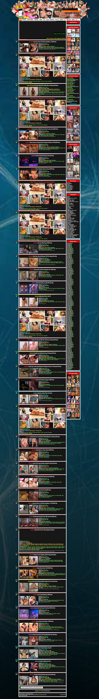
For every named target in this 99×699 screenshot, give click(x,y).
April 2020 (68, 309)
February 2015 (69, 363)
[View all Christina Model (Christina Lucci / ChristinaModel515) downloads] (77, 381)
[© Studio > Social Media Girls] (69, 53)
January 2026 (69, 249)
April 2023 (68, 277)
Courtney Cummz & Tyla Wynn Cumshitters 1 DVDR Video (44, 41)
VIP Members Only (39, 79)
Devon (42, 494)
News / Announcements (70, 225)
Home (20, 19)
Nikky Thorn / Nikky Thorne (43, 544)
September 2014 (69, 367)
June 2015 (68, 359)
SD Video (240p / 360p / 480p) (49, 48)
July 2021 (68, 296)
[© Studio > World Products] (69, 35)
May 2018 (68, 329)
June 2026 (68, 244)
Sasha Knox (43, 260)
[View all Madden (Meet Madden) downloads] (77, 377)
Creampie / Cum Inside (50, 47)
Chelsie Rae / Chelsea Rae (51, 147)
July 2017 (68, 338)
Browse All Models (73, 417)
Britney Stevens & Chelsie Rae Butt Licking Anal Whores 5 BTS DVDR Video (45, 142)
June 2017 (68, 338)
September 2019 (69, 315)
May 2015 (68, 360)
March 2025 (69, 257)
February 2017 (69, 342)
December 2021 (69, 291)
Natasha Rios (33, 544)
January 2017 (69, 343)
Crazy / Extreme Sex (70, 187)
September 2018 (69, 325)
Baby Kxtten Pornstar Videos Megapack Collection (44, 530)
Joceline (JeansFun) (44, 397)
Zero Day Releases (56, 89)
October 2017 (69, 335)
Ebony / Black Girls (53, 288)
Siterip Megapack (32, 79)
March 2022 (69, 289)
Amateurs (68, 196)
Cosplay (68, 205)
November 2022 (69, 282)
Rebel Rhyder (61, 544)
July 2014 (68, 369)
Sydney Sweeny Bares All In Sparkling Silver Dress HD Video (45, 634)
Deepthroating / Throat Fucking (46, 546)
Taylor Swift (43, 612)
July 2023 (68, 275)
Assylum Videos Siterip (70, 83)
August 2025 (69, 253)
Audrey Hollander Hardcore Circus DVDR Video (44, 169)
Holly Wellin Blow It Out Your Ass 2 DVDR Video (73, 98)
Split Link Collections (27, 209)
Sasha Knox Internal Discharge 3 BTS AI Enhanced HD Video (45, 256)
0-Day (44, 19)
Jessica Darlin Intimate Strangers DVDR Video (45, 379)
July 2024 (68, 264)
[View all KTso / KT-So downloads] (69, 385)
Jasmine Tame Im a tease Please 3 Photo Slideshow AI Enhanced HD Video (45, 436)
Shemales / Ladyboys (70, 231)
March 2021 (68, 299)
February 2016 (69, 352)
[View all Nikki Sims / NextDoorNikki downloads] (69, 377)
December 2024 (69, 260)
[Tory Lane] (77, 66)
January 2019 (69, 322)
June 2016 (68, 349)
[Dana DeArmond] (73, 44)
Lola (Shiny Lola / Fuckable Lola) (46, 357)
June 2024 (68, 265)
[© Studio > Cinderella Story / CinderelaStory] (73, 40)
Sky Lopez (42, 247)
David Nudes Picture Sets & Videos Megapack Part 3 (72, 102)
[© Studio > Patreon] (69, 40)
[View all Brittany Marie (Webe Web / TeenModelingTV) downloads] (77, 411)
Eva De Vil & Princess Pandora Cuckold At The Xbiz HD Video (45, 463)
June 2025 (68, 255)
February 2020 (69, 311)
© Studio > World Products (45, 90)
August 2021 (69, 295)
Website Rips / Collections (28, 82)
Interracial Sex (41, 48)
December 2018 (69, 323)
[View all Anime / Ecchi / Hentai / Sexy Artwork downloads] (69, 398)
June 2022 (68, 286)
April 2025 (68, 257)
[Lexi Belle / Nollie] (69, 57)
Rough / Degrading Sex (70, 228)
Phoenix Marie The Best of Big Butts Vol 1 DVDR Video (45, 269)
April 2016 (68, 351)
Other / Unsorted (69, 188)
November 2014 (69, 365)
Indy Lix (54, 543)
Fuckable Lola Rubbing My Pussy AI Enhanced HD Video (45, 353)
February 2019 (69, 321)
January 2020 (69, 311)
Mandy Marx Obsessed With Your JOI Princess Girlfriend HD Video (45, 340)
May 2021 (68, 297)
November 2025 (69, 251)
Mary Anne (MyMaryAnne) (45, 300)
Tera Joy (42, 599)
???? (23, 80)
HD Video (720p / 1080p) (42, 92)
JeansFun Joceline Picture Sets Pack (45, 393)
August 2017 (69, 337)
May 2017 (68, 339)
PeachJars (50, 665)
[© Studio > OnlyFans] (69, 31)
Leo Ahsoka (24, 544)
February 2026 (69, 248)
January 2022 (69, 291)
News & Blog (69, 190)
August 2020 (69, 305)
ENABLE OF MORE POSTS (42, 690)
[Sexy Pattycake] (69, 44)
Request (73, 19)
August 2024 (69, 264)
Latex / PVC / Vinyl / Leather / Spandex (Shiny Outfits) (52, 469)
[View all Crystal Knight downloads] (77, 415)
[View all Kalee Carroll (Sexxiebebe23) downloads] (77, 406)
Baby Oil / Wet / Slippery (70, 199)
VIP (64, 19)
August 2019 (69, 316)
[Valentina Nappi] (69, 62)
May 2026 (68, 245)
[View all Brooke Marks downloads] (77, 394)
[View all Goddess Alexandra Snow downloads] (69, 381)
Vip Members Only (69, 189)
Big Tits (55, 91)
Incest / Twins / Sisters (70, 219)
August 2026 (69, 243)
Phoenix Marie (43, 274)
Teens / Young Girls (49, 81)
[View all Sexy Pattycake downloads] (73, 394)
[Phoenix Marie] (73, 48)
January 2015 (69, 364)
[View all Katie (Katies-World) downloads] (73, 377)
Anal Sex (45, 47)
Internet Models (30, 19)
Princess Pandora (51, 467)
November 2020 (69, 303)
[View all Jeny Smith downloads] (69, 415)
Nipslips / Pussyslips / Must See (72, 225)
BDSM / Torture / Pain (70, 200)
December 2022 (69, 281)
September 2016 (69, 346)
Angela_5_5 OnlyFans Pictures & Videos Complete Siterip (73, 87)
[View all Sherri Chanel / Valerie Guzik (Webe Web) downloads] (73, 385)
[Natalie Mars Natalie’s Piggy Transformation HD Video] (70, 168)
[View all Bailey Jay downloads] (73, 406)
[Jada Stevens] (77, 70)
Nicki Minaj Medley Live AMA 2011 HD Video (45, 283)
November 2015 (69, 355)
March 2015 (68, 362)
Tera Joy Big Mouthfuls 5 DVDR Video (44, 594)
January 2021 (69, 301)
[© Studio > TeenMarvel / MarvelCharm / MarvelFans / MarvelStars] (73, 31)
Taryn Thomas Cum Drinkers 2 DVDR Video (45, 621)
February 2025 (69, 258)
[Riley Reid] (77, 48)
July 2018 (68, 327)
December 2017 (69, 333)
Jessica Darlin (43, 384)
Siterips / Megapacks (50, 19)
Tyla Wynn (48, 46)
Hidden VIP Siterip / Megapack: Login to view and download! (42, 55)
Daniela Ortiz (42, 543)
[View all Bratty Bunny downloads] (73, 398)
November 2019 (69, 313)
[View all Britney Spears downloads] (73, 381)
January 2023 (69, 280)
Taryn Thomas (43, 625)
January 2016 (69, 353)
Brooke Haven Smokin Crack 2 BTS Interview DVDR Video (45, 516)
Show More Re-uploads (73, 103)
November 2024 (69, 261)
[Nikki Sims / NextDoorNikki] (73, 62)
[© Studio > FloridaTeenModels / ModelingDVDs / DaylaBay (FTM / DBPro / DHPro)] (77, 57)
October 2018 (69, 324)
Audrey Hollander (44, 173)
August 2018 (69, 326)
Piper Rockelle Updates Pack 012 (45, 648)
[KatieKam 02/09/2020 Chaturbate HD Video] (70, 149)
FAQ (76, 19)
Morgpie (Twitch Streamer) (52, 679)
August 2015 (69, 358)
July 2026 (68, 244)
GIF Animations (69, 214)
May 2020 (68, 308)
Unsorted (61, 19)
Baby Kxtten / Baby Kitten (30, 543)
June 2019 (68, 317)
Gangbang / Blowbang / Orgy (71, 213)
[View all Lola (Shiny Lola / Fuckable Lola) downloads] (77, 402)
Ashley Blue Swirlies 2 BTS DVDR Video (45, 568)
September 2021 (69, 294)
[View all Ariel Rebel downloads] (69, 389)
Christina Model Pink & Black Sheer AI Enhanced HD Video (46, 85)
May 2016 (68, 350)
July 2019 (68, 317)
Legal (24, 695)
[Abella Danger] (77, 62)
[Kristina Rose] (69, 66)
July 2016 (68, 348)
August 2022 (69, 284)
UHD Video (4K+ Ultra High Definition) (37, 548)
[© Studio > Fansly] (73, 35)
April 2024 (68, 267)
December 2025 (69, 250)
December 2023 (69, 270)
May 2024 (68, 266)
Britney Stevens (43, 147)
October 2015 (69, 356)
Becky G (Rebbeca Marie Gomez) (46, 160)
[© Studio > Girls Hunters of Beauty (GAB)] (77, 44)
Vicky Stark (50, 586)
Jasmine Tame (43, 441)
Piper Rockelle (50, 652)
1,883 (29, 687)
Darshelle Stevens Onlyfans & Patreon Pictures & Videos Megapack (72, 80)
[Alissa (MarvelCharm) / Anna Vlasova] (69, 70)
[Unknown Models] (77, 31)
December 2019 (69, 312)
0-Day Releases (69, 187)
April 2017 (68, 340)
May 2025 (68, 256)
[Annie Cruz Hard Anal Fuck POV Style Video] (76, 174)
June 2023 (68, 276)
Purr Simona (51, 544)
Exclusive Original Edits (61, 91)
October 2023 (69, 272)
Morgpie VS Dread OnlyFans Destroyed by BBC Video (45, 674)
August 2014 (69, 368)
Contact (21, 695)
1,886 (36, 687)
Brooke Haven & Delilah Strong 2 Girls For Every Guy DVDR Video (45, 129)
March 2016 (68, 351)
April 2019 (68, 319)
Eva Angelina (43, 481)
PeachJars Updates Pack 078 (45, 661)
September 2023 (69, 273)
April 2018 (68, 330)
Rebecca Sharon (56, 544)
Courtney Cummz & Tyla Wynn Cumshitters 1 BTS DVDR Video (44, 503)
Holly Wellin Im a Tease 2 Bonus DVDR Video (45, 450)
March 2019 (68, 320)
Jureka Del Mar (58, 543)
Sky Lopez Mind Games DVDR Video (45, 243)
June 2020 (68, 307)
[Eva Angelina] (73, 53)
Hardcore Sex (62, 47)
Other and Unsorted (26, 79)
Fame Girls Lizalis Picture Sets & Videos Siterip (73, 94)
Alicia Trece (24, 543)
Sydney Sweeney (43, 639)
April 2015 (68, 361)
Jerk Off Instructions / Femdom (57, 345)
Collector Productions (70, 204)
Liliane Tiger (43, 371)
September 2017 (69, 336)
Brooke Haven (43, 133)
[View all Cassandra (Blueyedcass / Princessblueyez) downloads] (77, 389)
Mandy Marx (51, 344)
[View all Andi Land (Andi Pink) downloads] (69, 394)
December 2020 (69, 302)
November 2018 (69, 324)
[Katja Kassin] (73, 57)
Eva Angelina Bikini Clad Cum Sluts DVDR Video (44, 476)
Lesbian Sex (27, 81)
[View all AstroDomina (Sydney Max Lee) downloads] (73, 389)
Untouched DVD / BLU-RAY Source (59, 48)
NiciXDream (37, 544)
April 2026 (68, 246)
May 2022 (68, 287)
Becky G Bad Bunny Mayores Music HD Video (45, 155)
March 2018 (68, 331)
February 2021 (69, 300)
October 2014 (69, 366)
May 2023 (68, 277)
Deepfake (68, 209)
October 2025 (69, 251)
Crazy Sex (57, 19)
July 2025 (68, 254)
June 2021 (68, 297)
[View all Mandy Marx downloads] (77, 385)
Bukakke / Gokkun (69, 203)
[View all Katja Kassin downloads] (73, 411)
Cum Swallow (57, 47)
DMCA (26, 695)
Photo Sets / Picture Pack (33, 81)
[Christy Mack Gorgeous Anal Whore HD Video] (76, 162)
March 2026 (69, 247)
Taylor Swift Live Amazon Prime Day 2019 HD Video (45, 608)
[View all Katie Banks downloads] (69, 411)
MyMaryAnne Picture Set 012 (45, 296)
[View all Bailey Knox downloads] (73, 402)
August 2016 (69, 347)
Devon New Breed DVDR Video (45, 490)
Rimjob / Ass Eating (58, 547)
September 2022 (69, 284)
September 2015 (69, 357)
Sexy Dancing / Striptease (51, 92)
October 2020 (69, 304)
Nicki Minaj (43, 287)
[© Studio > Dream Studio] (77, 35)
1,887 (38, 687)
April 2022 (68, 288)
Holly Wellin (43, 454)
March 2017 (68, 341)
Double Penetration (54, 546)
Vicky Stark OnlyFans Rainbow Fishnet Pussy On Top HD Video (44, 581)
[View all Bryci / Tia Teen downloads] (77, 398)
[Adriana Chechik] (73, 66)
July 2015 (68, 358)
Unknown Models (47, 247)
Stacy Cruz (21, 545)
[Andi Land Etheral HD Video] (76, 168)
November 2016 (69, 344)
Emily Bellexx (50, 543)
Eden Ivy (46, 543)
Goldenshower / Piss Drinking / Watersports (29, 547)
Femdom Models (44, 343)
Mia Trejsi (28, 544)
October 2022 (69, 283)
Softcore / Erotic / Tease (41, 81)
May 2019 (68, 318)
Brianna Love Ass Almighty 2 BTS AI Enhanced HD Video (45, 554)
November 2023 (69, 271)
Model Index (68, 19)
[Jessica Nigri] (77, 53)
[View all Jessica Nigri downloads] (69, 406)
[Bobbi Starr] (73, 70)
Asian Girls (68, 199)
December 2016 (69, 344)
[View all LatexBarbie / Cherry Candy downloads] (69, 402)
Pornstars (36, 19)
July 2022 (68, 285)
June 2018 (68, 328)
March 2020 (69, 310)
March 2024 (69, 268)
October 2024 (69, 262)
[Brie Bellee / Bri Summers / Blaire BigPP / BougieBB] (69, 48)
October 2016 (69, 345)
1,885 (34, 687)
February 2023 (69, 279)
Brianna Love (43, 559)
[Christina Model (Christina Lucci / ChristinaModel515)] (77, 40)
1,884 (31, 687)
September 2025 (69, 252)
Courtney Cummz (44, 46)
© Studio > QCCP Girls (44, 344)
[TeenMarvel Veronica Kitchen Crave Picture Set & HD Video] (76, 149)
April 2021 (68, 298)
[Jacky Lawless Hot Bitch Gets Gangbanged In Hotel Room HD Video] (70, 155)
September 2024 (69, 263)
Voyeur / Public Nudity (70, 236)
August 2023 (69, 274)
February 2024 (69, 269)
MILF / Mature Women (47, 398)
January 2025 (69, 259)
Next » (41, 687)
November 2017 (69, 334)
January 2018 (69, 332)
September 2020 (69, 304)
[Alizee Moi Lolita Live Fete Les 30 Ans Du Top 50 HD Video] (76, 155)
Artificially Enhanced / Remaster (49, 91)
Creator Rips (69, 206)
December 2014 (69, 364)
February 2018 (69, 331)
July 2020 (68, 306)
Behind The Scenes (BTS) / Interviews (53, 147)
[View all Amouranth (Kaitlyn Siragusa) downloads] (73, 415)
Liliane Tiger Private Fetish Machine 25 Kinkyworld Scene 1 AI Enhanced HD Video (45, 366)
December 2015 (69, 354)
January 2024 (69, 270)
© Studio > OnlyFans (44, 586)
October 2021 (69, 293)
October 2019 (69, 314)
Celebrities (24, 19)
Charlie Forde (37, 543)
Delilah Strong (48, 133)
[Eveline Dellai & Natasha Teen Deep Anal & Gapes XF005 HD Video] (70, 174)
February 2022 (69, 290)
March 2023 (69, 278)
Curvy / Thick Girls (47, 288)
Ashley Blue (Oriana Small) (45, 572)
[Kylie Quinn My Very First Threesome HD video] (70, 162)
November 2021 (69, 292)
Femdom (40, 19)
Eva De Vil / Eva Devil (44, 467)
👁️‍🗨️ (28, 545)
